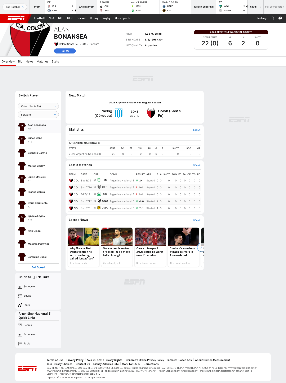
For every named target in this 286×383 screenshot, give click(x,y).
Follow (65, 50)
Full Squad (38, 267)
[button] (272, 18)
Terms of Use (55, 360)
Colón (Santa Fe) (69, 44)
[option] (83, 247)
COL (76, 180)
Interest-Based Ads (179, 360)
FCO (104, 193)
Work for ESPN (131, 364)
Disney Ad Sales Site (106, 364)
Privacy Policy (75, 360)
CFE (104, 187)
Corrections (151, 364)
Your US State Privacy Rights (104, 360)
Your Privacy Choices (59, 364)
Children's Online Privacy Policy (145, 360)
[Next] (260, 7)
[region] (151, 151)
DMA (105, 207)
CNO (105, 200)
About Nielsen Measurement (212, 360)
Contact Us (83, 364)
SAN (104, 180)
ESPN (16, 18)
